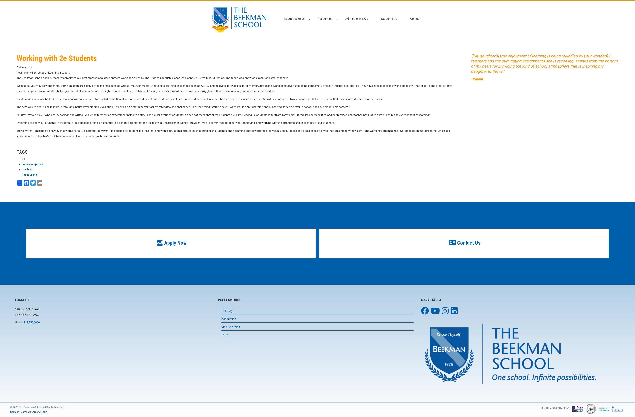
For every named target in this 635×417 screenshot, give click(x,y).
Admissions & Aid (354, 20)
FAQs (224, 335)
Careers (35, 412)
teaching (27, 169)
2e (23, 158)
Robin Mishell (30, 174)
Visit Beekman (230, 327)
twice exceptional (33, 164)
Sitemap (14, 412)
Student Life (387, 20)
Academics (322, 20)
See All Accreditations (555, 408)
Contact (415, 18)
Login (44, 412)
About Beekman (292, 20)
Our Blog (227, 311)
